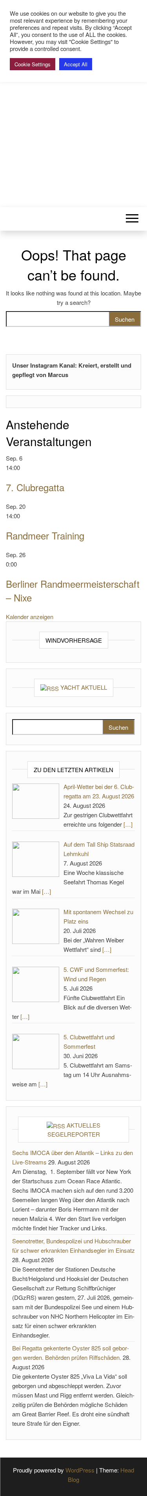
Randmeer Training (45, 535)
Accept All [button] (75, 64)
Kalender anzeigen (29, 616)
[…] (127, 824)
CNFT (73, 101)
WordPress (79, 1470)
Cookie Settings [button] (33, 64)
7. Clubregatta (35, 487)
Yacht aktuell (83, 687)
